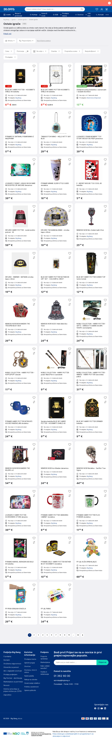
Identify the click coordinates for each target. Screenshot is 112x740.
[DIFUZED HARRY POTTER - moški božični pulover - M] (20, 225)
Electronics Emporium (94, 98)
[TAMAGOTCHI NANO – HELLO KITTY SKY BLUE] (56, 132)
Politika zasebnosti (31, 687)
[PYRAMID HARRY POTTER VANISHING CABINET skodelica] (56, 510)
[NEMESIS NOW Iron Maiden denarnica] (56, 463)
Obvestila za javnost (11, 667)
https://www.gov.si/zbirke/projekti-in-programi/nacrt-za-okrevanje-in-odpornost (73, 735)
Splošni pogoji (29, 663)
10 (69, 635)
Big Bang (18, 98)
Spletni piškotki (30, 690)
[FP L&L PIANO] (56, 603)
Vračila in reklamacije (44, 673)
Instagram (98, 708)
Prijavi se (102, 662)
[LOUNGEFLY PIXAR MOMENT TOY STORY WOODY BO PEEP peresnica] (91, 132)
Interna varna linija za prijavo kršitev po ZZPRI (13, 690)
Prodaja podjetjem (10, 674)
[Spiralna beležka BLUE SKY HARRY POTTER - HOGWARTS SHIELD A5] (56, 417)
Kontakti (7, 660)
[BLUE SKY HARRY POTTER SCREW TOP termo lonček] (91, 272)
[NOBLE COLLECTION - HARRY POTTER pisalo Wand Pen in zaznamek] (56, 369)
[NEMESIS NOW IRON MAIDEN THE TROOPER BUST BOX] (20, 320)
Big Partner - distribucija (13, 678)
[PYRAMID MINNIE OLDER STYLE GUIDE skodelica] (56, 179)
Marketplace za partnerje (13, 682)
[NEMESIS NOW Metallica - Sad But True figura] (91, 463)
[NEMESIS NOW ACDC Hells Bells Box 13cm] (56, 320)
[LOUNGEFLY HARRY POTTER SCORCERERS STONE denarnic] (20, 510)
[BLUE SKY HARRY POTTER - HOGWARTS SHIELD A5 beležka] (20, 85)
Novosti (6, 685)
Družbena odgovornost (12, 664)
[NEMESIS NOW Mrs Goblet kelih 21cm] (91, 225)
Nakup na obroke (30, 680)
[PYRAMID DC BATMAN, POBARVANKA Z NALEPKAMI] (20, 132)
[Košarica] (106, 9)
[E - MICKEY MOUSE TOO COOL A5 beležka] (91, 179)
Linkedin (105, 708)
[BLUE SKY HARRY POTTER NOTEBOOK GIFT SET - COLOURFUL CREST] (56, 272)
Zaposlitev (7, 695)
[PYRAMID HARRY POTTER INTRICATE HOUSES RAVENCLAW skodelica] (20, 417)
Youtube (102, 708)
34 (78, 635)
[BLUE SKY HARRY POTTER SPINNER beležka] (91, 417)
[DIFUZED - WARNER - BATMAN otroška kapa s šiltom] (20, 272)
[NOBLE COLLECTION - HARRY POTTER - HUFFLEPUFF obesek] (20, 369)
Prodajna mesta (30, 659)
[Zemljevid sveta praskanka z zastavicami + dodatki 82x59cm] (91, 85)
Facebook (95, 708)
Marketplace (45, 662)
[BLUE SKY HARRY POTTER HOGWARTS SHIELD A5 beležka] (56, 85)
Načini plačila (29, 676)
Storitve (27, 666)
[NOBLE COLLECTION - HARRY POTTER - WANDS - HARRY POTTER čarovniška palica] (91, 369)
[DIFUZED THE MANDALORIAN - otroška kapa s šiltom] (56, 225)
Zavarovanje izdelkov (32, 683)
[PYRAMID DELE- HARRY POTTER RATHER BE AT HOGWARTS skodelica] (56, 557)
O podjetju (7, 656)
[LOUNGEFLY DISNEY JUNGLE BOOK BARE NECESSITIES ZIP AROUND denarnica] (20, 179)
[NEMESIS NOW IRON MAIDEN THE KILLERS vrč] (20, 463)
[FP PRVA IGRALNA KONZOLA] (20, 603)
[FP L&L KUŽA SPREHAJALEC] (91, 557)
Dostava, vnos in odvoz (30, 671)
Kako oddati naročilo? (45, 667)
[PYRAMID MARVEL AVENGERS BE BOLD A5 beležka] (20, 557)
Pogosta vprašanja (44, 657)
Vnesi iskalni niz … (41, 9)
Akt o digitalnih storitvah (13, 671)
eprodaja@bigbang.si (62, 680)
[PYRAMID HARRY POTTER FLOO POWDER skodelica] (91, 510)
